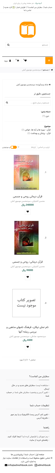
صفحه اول (40, 454)
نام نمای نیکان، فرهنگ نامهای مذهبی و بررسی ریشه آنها (27, 329)
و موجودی (6, 147)
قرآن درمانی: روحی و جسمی (27, 262)
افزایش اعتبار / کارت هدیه (14, 7)
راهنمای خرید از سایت (38, 440)
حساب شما (48, 7)
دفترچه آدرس (42, 418)
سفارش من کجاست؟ (34, 7)
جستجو (46, 69)
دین (45, 116)
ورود (6, 60)
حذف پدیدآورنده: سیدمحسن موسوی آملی (32, 84)
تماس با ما (27, 10)
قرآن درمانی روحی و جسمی (27, 196)
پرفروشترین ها (17, 454)
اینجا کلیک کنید (14, 436)
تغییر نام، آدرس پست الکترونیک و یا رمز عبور (29, 414)
